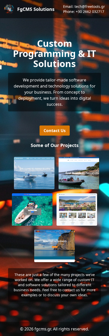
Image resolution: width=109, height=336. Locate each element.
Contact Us (55, 130)
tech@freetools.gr (90, 6)
